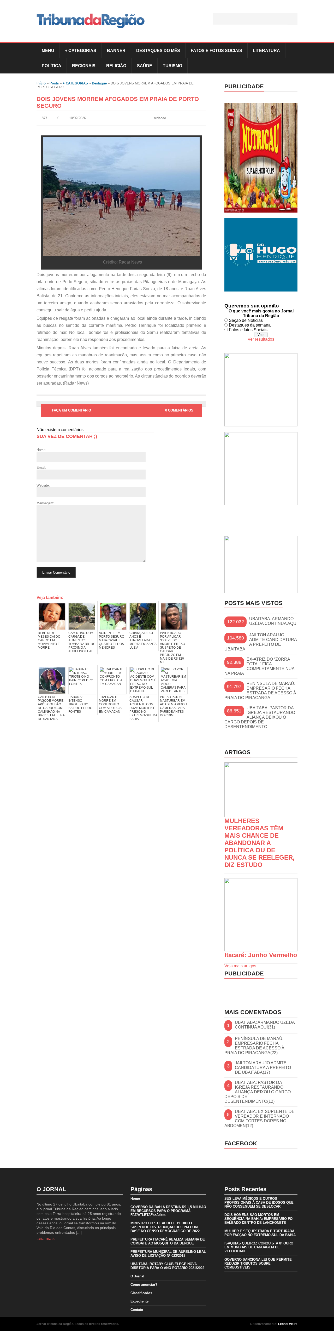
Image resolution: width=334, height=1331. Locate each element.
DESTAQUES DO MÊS (158, 50)
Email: (41, 468)
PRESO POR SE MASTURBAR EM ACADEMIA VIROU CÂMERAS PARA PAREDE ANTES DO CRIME (173, 706)
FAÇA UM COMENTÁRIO (71, 410)
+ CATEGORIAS (80, 50)
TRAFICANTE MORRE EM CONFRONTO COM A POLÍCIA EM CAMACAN (110, 704)
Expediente (139, 1301)
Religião (116, 66)
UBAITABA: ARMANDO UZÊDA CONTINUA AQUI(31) (265, 1024)
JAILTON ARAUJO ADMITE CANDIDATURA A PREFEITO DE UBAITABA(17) (263, 1068)
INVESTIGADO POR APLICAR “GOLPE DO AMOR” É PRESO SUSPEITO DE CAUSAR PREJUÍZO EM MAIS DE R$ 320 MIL (172, 647)
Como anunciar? (143, 1285)
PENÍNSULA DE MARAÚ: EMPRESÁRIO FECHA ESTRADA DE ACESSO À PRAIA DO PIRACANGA (260, 690)
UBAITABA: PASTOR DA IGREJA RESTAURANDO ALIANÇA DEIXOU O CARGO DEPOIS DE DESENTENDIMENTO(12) (257, 1092)
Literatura (266, 50)
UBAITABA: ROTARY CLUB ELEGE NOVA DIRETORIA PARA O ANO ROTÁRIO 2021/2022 (167, 1266)
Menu (48, 50)
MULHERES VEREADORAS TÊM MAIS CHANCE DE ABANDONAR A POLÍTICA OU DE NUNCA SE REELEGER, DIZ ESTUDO (259, 842)
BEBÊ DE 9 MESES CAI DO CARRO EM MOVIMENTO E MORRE (49, 640)
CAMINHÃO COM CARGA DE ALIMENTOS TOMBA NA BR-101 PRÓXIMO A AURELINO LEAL (82, 642)
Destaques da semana (250, 325)
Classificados (141, 1293)
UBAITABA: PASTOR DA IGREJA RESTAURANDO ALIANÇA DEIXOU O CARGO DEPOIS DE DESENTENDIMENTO (259, 717)
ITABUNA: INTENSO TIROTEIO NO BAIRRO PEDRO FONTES (80, 704)
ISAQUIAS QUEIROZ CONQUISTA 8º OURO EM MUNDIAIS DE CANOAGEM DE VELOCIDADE (258, 1247)
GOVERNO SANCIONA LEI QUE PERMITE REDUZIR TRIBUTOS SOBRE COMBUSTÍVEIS (258, 1263)
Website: (43, 485)
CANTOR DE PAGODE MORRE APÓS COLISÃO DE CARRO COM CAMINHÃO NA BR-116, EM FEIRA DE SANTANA (51, 708)
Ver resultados (261, 339)
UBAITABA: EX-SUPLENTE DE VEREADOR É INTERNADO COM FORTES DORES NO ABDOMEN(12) (259, 1118)
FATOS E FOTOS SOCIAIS (216, 50)
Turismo (172, 66)
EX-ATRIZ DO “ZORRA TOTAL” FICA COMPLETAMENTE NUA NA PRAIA (259, 666)
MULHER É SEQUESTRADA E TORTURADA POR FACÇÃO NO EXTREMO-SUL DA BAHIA (260, 1233)
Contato (136, 1310)
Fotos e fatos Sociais (248, 330)
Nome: (41, 450)
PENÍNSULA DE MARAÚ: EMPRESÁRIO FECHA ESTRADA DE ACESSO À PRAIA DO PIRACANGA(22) (254, 1045)
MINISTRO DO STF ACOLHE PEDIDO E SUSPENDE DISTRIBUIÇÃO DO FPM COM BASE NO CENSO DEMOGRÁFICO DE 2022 (165, 1227)
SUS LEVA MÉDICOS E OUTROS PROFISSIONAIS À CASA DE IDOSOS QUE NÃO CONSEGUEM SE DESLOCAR (259, 1202)
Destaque (99, 83)
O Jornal (137, 1276)
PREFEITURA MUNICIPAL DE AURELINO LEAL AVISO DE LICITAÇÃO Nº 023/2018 (168, 1254)
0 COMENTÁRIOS (179, 410)
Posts (54, 83)
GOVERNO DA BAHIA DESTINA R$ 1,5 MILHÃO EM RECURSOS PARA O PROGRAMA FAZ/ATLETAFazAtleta (168, 1211)
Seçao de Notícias (246, 320)
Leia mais (46, 1238)
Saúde (144, 66)
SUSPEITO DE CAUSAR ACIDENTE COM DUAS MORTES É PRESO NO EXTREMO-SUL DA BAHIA (143, 708)
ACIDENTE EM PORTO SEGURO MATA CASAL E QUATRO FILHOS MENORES (111, 640)
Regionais (84, 66)
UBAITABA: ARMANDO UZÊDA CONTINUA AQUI (273, 621)
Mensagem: (45, 503)
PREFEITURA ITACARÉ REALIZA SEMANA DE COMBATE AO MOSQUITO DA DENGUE (167, 1241)
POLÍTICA (51, 66)
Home (135, 1199)
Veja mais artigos (240, 966)
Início (41, 83)
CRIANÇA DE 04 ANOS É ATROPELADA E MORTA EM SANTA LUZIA (142, 640)
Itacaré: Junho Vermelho (260, 954)
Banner (116, 50)
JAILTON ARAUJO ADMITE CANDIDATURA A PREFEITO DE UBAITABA (260, 642)
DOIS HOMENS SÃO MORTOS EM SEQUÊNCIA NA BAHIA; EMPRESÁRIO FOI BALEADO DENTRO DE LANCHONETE (259, 1219)
